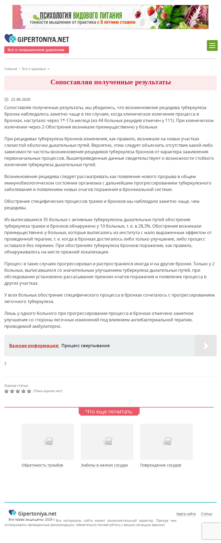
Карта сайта (186, 513)
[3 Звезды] (18, 391)
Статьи (206, 513)
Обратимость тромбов (42, 465)
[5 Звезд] (30, 391)
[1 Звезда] (7, 391)
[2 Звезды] (13, 391)
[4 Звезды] (24, 391)
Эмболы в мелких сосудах (104, 465)
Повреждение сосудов (160, 465)
